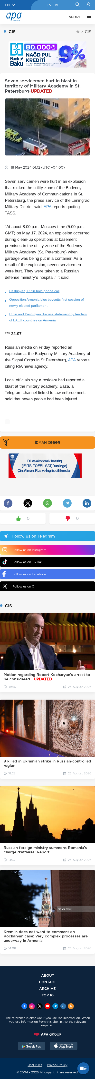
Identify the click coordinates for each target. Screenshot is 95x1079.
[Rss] (71, 1006)
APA (47, 206)
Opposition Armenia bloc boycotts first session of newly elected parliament (46, 303)
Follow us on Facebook (29, 574)
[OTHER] (88, 17)
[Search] (77, 4)
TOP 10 (48, 995)
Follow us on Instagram (29, 550)
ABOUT (47, 975)
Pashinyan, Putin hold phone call (34, 291)
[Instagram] (32, 1006)
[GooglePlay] (32, 1046)
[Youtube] (47, 1006)
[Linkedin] (63, 1006)
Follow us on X (23, 586)
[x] (40, 1006)
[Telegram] (55, 1006)
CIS (88, 31)
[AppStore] (63, 1046)
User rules (35, 1065)
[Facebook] (24, 1006)
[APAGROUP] (47, 1034)
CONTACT (47, 982)
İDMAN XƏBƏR (47, 442)
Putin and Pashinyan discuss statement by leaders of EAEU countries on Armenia (48, 317)
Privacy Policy (57, 1065)
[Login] (88, 4)
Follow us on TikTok (27, 562)
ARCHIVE (47, 988)
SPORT (75, 17)
